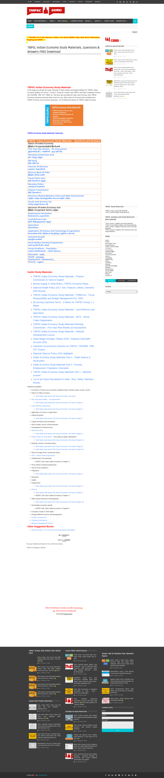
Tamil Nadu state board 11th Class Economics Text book (55, 396)
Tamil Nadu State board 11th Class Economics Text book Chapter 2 (59, 474)
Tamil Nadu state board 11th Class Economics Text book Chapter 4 (59, 433)
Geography (89, 1)
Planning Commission (39, 520)
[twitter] (123, 1)
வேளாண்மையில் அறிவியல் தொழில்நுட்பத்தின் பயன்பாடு (51, 233)
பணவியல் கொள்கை (36, 186)
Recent (110, 280)
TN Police (108, 248)
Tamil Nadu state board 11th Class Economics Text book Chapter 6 (59, 409)
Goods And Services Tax (40, 202)
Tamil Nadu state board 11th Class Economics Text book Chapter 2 (59, 492)
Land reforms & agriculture (41, 406)
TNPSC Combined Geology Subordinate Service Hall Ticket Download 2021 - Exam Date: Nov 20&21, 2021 (49, 726)
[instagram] (130, 1)
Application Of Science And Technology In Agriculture (54, 231)
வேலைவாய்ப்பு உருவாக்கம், (38, 216)
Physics (107, 261)
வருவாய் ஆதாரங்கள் (36, 169)
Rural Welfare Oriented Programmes (45, 243)
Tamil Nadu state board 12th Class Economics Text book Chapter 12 (59, 440)
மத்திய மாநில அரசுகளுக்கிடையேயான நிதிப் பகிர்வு (49, 198)
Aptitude (97, 1)
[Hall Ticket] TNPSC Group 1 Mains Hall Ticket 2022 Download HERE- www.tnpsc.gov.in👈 (124, 94)
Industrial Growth (36, 237)
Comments (132, 280)
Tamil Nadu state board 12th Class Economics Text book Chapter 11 (59, 449)
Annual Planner (109, 245)
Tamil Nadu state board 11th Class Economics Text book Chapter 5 (59, 403)
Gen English (56, 1)
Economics (108, 253)
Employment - (35, 259)
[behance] (129, 775)
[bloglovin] (119, 775)
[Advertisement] (102, 11)
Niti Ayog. (32, 161)
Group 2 (98, 21)
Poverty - (32, 262)
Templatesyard (42, 775)
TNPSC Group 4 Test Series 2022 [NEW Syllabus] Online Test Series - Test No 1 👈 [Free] (49, 659)
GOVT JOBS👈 (62, 21)
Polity (64, 1)
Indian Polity (109, 259)
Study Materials (40, 21)
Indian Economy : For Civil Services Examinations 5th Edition (53, 530)
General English (110, 251)
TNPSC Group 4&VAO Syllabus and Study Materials (120, 225)
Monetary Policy (36, 184)
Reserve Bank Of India (39, 172)
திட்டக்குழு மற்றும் (35, 157)
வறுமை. (40, 262)
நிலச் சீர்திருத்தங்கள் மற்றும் (39, 222)
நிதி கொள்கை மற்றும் (37, 180)
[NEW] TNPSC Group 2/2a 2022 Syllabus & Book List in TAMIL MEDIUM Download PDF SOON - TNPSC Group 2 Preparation (85, 746)
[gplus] (120, 1)
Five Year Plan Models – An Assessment (47, 149)
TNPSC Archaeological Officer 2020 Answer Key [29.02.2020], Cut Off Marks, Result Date (122, 690)
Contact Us (108, 275)
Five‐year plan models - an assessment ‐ (47, 399)
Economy (72, 1)
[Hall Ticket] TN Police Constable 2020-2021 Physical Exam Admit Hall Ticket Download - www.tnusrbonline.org (49, 735)
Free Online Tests (110, 243)
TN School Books (110, 254)
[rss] (127, 1)
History (80, 1)
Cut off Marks (109, 270)
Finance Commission (38, 190)
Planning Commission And (41, 155)
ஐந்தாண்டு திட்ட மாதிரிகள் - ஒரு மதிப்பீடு (45, 151)
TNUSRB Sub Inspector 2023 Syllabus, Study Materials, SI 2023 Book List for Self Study (85, 736)
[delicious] (133, 1)
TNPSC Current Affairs (112, 246)
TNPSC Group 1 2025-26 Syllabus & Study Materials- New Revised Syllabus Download (85, 727)
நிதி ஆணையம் (34, 192)
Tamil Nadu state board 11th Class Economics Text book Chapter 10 (59, 502)
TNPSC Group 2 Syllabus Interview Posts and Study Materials (121, 227)
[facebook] (117, 1)
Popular (121, 280)
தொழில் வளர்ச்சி (35, 239)
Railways (37, 1)
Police (30, 1)
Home (30, 21)
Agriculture (33, 225)
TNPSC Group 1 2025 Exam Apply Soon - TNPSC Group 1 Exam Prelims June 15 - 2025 (124, 52)
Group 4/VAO (109, 21)
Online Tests (121, 21)
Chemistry (108, 262)
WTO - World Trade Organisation (43, 455)
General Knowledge (111, 266)
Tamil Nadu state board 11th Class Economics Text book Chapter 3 (59, 486)
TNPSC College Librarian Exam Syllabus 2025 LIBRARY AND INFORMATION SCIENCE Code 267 (85, 717)
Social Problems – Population (42, 248)
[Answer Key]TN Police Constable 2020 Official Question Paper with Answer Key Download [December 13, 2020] (122, 681)
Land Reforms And (37, 219)
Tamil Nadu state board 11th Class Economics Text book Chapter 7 (59, 418)
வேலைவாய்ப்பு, (48, 259)
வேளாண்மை (33, 227)
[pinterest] (115, 775)
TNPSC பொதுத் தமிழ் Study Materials (116, 210)
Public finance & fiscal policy (42, 437)
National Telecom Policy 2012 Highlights (53, 353)
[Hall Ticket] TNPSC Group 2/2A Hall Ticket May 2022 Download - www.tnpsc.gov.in (49, 707)
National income (37, 430)
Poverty (34, 489)
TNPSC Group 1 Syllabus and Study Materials (119, 223)
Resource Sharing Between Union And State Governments (56, 196)
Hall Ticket (108, 272)
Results (107, 274)
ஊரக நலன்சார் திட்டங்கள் (38, 245)
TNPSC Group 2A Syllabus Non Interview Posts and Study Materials (121, 230)
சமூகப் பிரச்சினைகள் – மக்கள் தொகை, (44, 251)
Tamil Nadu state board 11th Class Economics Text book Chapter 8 (59, 446)
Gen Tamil (46, 1)
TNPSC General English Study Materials (117, 212)
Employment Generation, (40, 213)
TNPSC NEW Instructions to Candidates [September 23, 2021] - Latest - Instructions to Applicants (85, 691)
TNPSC (52, 21)
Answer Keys (109, 269)
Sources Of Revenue (38, 166)
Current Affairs (77, 21)
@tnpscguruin (68, 614)
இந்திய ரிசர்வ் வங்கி (36, 175)
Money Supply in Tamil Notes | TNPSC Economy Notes (60, 283)
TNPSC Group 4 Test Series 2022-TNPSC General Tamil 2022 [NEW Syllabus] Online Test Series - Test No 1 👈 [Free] (49, 668)
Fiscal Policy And (36, 178)
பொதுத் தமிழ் (109, 250)
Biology (107, 264)
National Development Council (42, 523)
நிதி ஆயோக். (33, 163)
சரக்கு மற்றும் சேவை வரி (38, 204)
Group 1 (88, 21)
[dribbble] (122, 775)
